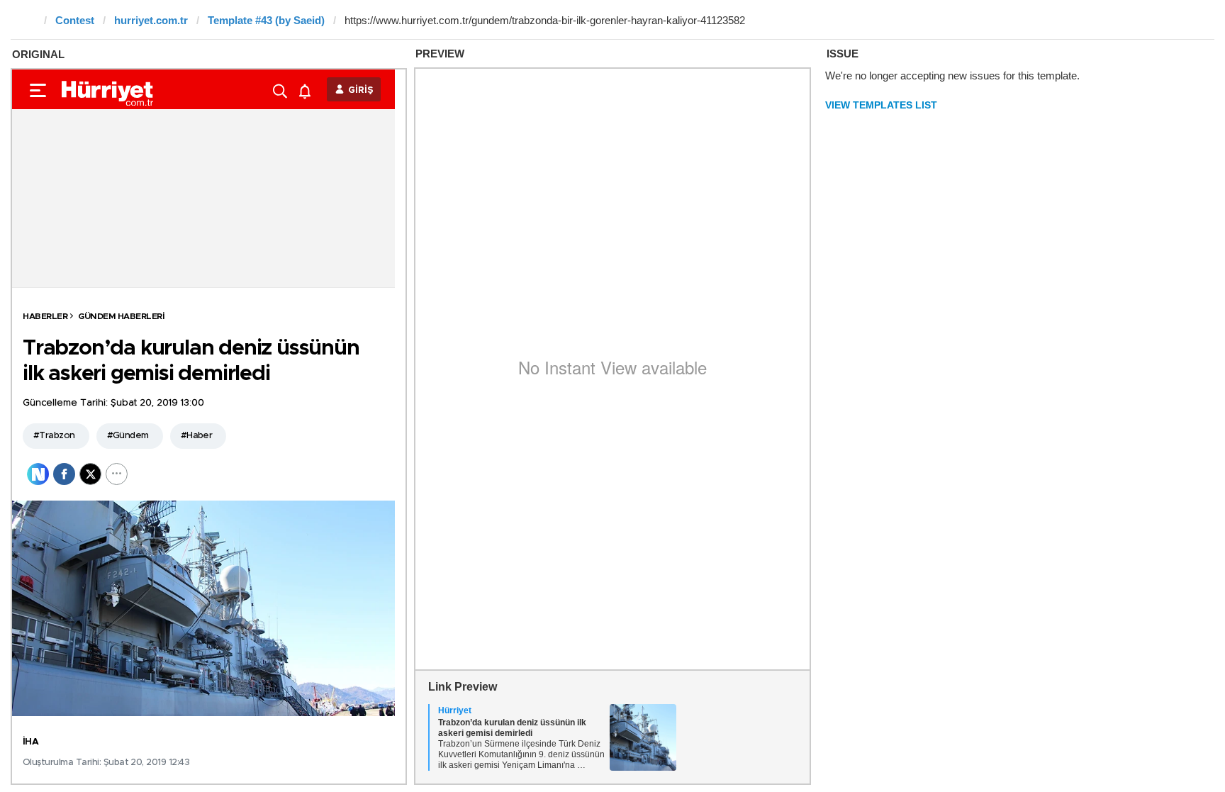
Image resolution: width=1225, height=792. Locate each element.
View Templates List (881, 105)
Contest (74, 20)
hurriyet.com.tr (151, 20)
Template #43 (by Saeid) (266, 20)
